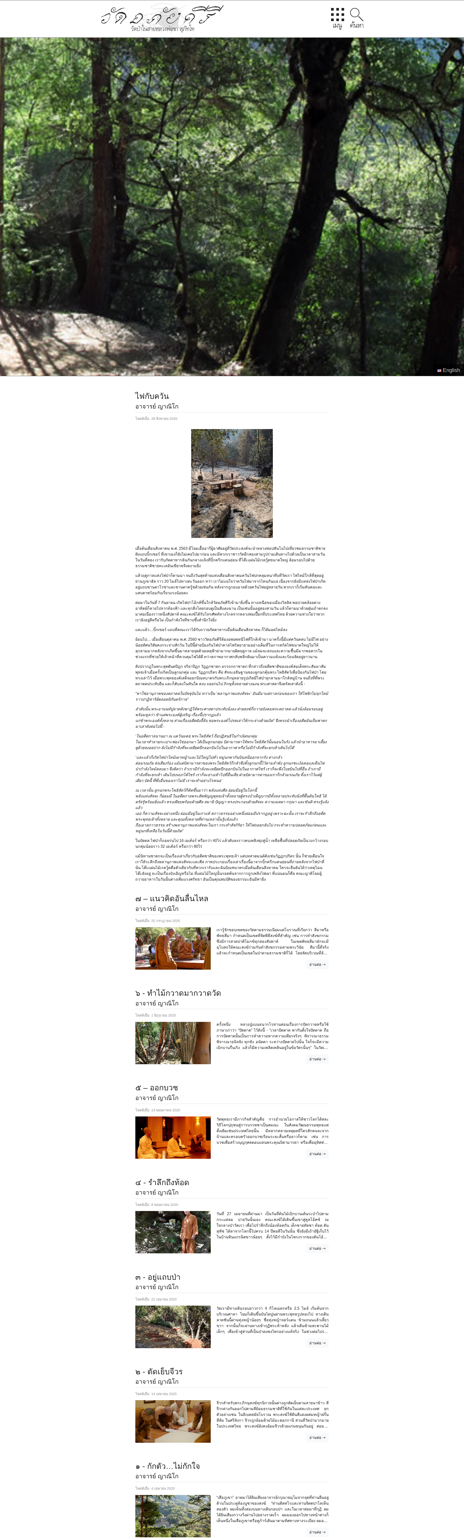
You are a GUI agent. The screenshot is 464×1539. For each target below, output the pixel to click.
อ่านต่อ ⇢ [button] (317, 964)
